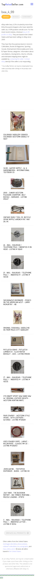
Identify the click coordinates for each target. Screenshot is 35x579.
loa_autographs (22, 546)
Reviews (16, 17)
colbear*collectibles (10, 546)
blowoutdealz (22, 544)
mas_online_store (9, 549)
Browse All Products (16, 533)
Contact (6, 17)
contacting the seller (17, 59)
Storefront (27, 17)
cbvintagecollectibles (10, 544)
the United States (15, 551)
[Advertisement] (17, 91)
